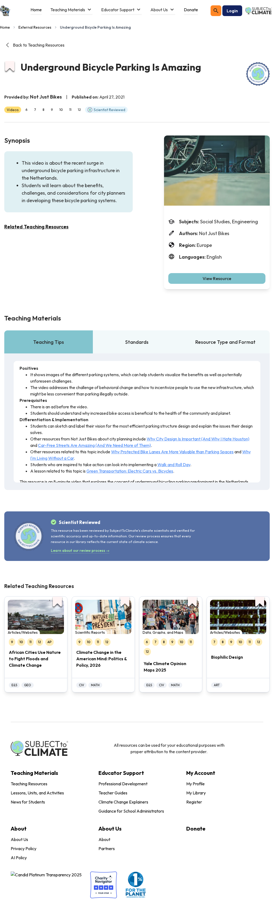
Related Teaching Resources (36, 227)
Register (194, 802)
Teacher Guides (112, 792)
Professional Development (122, 783)
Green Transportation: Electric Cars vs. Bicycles (129, 471)
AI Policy (19, 857)
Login (232, 10)
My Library (196, 792)
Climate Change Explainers (123, 802)
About (104, 839)
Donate (196, 828)
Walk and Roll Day (173, 464)
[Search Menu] (216, 10)
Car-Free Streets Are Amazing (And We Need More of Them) (94, 445)
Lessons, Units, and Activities (37, 792)
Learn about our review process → (80, 550)
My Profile (195, 783)
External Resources (34, 27)
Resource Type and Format (225, 342)
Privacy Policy (23, 848)
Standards (137, 342)
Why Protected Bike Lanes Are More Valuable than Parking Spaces (172, 451)
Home (5, 27)
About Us (19, 839)
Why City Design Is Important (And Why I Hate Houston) (198, 439)
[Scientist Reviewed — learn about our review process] (258, 74)
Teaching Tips (48, 342)
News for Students (28, 802)
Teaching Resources (29, 783)
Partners (106, 848)
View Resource (217, 278)
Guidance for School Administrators (131, 811)
